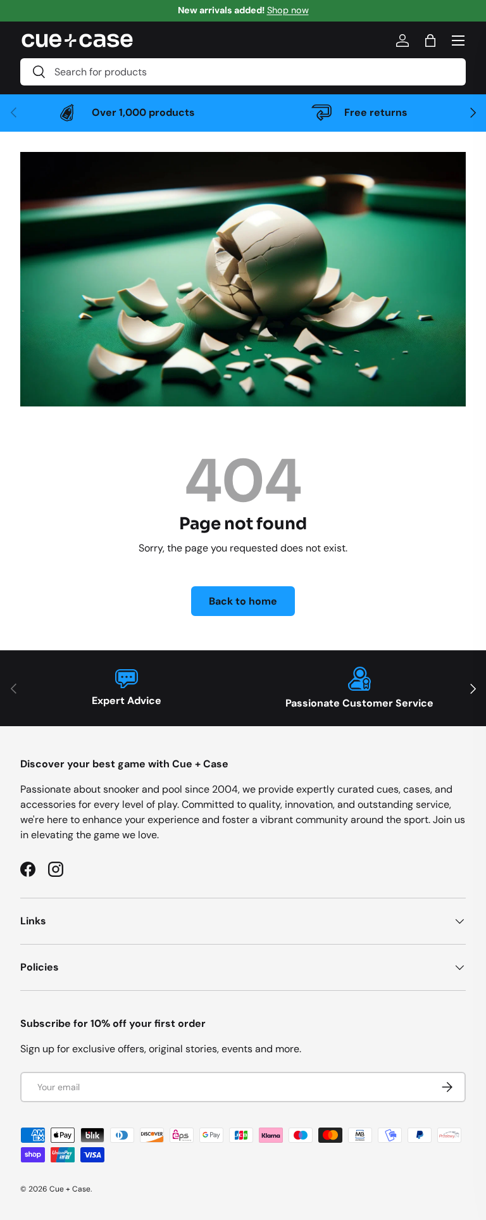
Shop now (288, 10)
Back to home (243, 601)
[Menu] (458, 40)
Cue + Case (69, 1189)
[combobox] (243, 71)
